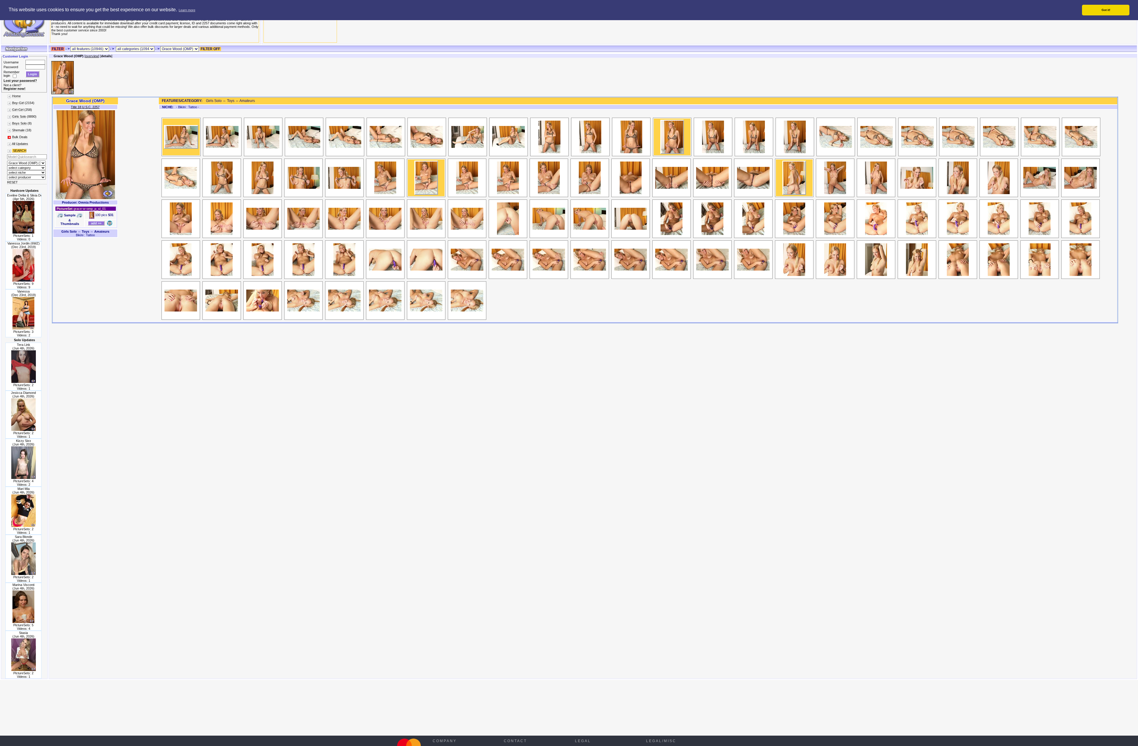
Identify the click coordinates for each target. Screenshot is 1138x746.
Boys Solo (19, 123)
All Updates (20, 144)
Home (16, 96)
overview (91, 56)
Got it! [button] (1106, 10)
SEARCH (19, 150)
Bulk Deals (20, 137)
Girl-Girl (17, 109)
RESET (12, 182)
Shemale (18, 130)
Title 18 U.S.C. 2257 (85, 107)
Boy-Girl (18, 103)
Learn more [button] (187, 10)
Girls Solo (19, 116)
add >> (96, 223)
